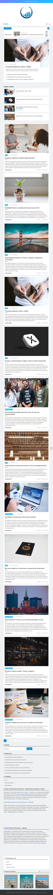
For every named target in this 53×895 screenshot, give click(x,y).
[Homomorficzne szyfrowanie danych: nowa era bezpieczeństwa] (26, 446)
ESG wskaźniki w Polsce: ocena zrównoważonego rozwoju (24, 620)
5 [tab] (46, 871)
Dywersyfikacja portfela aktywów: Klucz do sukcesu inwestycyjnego (18, 770)
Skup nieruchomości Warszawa (23, 794)
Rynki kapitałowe (8, 409)
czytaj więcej (8, 169)
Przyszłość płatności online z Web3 (16, 81)
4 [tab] (47, 40)
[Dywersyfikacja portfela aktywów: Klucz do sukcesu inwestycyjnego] (26, 392)
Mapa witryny (9, 864)
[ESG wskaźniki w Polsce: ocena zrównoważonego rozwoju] (26, 600)
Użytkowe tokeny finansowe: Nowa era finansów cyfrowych (11, 881)
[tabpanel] (11, 881)
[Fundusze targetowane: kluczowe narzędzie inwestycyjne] (26, 703)
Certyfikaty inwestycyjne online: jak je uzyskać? (26, 116)
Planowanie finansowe (9, 782)
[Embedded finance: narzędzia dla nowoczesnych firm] (10, 33)
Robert (39, 169)
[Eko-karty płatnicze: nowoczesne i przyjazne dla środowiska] (26, 548)
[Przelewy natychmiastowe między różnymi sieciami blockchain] (26, 341)
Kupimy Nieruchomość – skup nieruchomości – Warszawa (18, 802)
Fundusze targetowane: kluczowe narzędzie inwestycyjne (24, 722)
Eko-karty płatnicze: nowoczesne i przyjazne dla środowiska (24, 568)
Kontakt (7, 862)
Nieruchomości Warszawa (39, 843)
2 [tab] (43, 40)
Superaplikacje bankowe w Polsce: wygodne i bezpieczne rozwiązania (19, 762)
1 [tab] (41, 40)
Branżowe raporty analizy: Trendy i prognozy (19, 671)
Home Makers (7, 831)
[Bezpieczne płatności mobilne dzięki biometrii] (26, 138)
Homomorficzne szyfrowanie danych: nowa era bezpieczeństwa (29, 107)
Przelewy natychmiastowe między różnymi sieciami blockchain (29, 91)
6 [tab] (48, 871)
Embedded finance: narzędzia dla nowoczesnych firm (27, 1)
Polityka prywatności (10, 867)
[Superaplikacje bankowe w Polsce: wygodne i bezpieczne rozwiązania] (41, 33)
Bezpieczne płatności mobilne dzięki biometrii (18, 76)
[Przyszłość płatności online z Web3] (26, 291)
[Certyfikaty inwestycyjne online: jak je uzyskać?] (26, 497)
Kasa (7, 64)
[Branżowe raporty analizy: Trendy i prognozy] (26, 651)
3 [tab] (45, 40)
